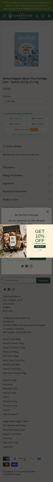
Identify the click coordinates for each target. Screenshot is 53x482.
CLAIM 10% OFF (39, 246)
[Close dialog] (2, 226)
